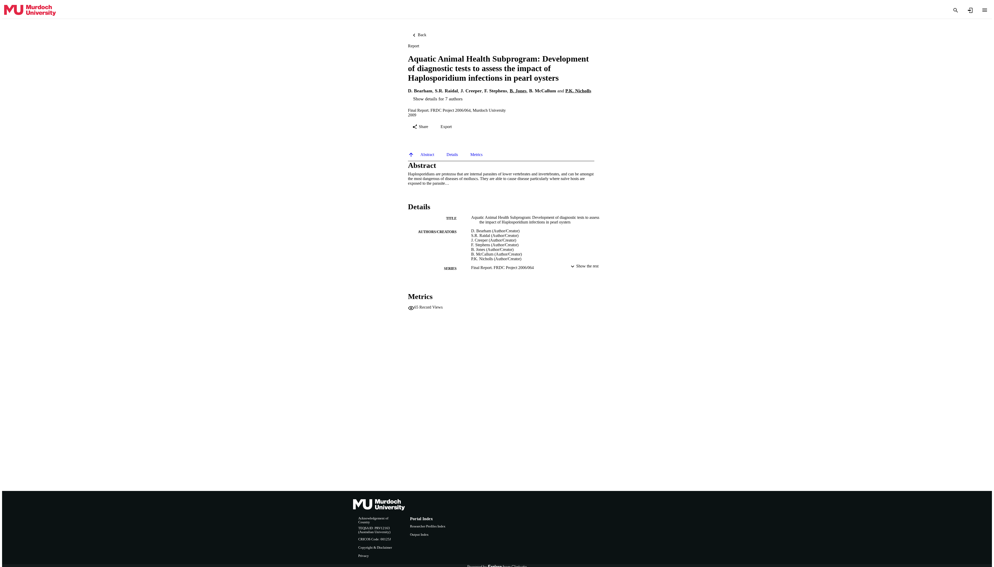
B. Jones (518, 90)
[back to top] (411, 155)
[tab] (427, 154)
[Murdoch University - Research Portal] (30, 10)
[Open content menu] (985, 10)
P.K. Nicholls (578, 90)
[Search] (956, 10)
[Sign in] (970, 10)
